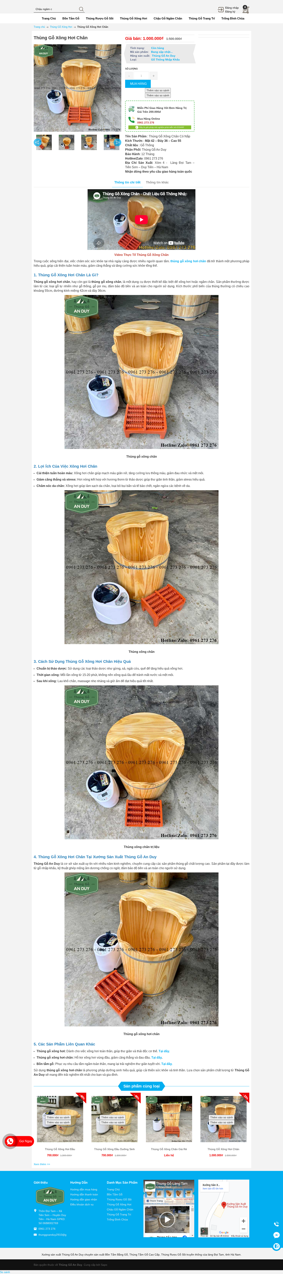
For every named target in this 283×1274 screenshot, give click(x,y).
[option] (44, 142)
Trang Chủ (113, 1189)
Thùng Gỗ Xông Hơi (119, 1204)
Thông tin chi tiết (127, 182)
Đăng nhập (232, 7)
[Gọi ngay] (276, 1224)
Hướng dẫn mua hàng (83, 1189)
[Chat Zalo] (276, 1246)
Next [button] (117, 142)
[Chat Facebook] (276, 1235)
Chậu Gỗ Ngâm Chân (120, 1209)
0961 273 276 (47, 1228)
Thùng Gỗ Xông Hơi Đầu (60, 1149)
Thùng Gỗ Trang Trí (119, 1214)
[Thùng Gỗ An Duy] (50, 1196)
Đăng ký (230, 11)
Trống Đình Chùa (117, 1219)
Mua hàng (139, 1117)
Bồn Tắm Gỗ (114, 1194)
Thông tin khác (157, 182)
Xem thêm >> (42, 1164)
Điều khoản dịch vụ (82, 1204)
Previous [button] (37, 142)
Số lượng (131, 68)
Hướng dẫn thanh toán (84, 1194)
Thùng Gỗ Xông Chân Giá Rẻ (169, 1149)
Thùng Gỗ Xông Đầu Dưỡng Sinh (114, 1149)
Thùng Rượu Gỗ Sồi (119, 1199)
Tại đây (156, 1057)
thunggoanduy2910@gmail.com (58, 1234)
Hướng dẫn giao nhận (83, 1199)
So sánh (5, 1272)
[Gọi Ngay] (10, 1141)
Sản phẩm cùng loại (141, 1086)
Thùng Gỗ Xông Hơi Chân (223, 1149)
